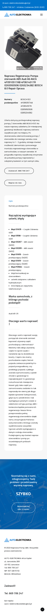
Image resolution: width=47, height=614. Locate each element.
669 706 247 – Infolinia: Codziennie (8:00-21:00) (24, 7)
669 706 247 (16, 593)
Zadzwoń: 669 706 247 (19, 171)
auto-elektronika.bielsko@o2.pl (17, 3)
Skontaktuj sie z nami (23, 507)
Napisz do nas (15, 183)
